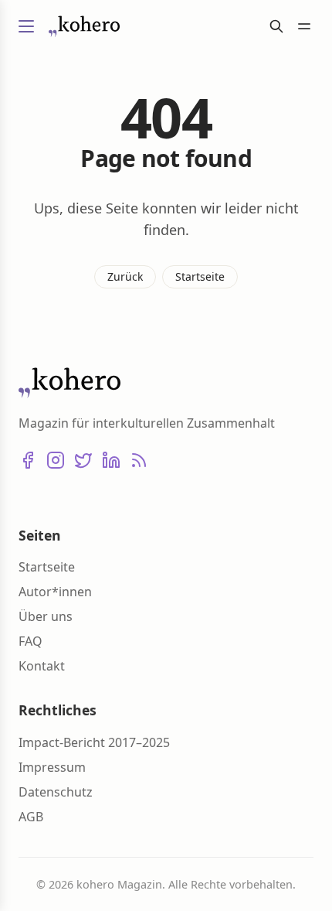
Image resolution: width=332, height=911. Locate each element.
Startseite (200, 276)
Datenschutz (56, 791)
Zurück (125, 276)
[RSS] (139, 460)
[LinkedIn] (111, 460)
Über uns (46, 616)
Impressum (52, 767)
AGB (31, 816)
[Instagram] (55, 460)
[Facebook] (28, 460)
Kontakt (42, 665)
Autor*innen (55, 591)
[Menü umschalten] (26, 26)
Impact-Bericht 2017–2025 (94, 742)
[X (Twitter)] (83, 460)
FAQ (30, 641)
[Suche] (276, 26)
